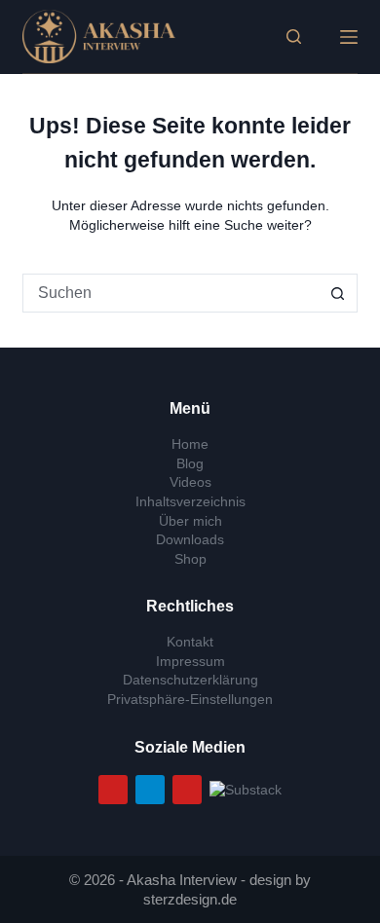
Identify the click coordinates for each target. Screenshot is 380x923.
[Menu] (349, 37)
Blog (190, 463)
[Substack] (246, 788)
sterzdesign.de (190, 899)
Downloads (190, 539)
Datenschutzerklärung (190, 679)
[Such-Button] (338, 293)
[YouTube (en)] (187, 789)
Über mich (190, 521)
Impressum (190, 661)
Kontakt (190, 641)
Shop (190, 559)
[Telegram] (150, 789)
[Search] (293, 36)
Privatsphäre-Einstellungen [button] (190, 699)
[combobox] (171, 293)
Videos (190, 482)
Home (190, 444)
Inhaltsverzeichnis (190, 501)
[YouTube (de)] (113, 789)
